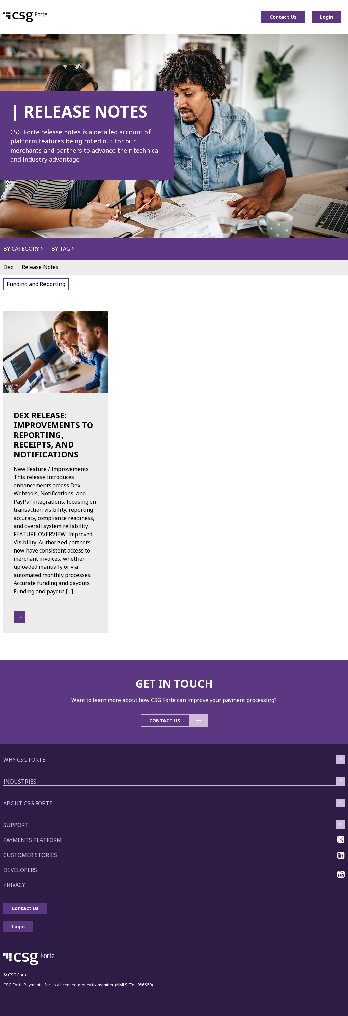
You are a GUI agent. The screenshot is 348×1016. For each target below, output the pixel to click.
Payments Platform (32, 840)
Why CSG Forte (24, 760)
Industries (19, 781)
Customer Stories (30, 855)
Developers (20, 870)
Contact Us (283, 17)
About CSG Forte (27, 803)
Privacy (14, 885)
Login (326, 17)
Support (16, 825)
